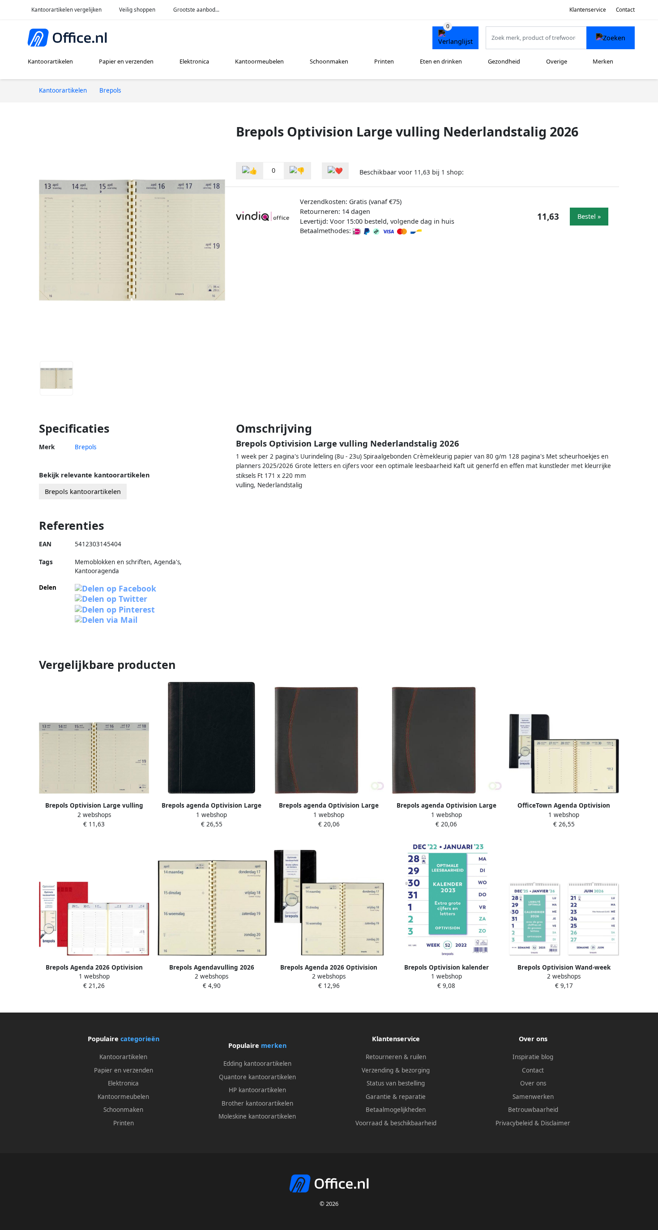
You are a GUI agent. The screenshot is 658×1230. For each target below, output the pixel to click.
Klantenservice (587, 9)
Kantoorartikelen (50, 61)
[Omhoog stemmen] (249, 170)
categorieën (139, 1038)
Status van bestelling (396, 1083)
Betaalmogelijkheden (396, 1110)
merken (273, 1045)
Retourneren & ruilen (396, 1057)
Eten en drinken (441, 61)
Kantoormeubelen (259, 61)
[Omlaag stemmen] (297, 170)
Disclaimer (555, 1123)
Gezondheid (504, 61)
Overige (556, 61)
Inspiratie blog (533, 1057)
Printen (384, 61)
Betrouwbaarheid (533, 1110)
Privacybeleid (514, 1123)
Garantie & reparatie (396, 1097)
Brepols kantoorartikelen (83, 491)
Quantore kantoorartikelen (257, 1077)
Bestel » (589, 216)
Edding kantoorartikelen (257, 1064)
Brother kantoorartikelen (257, 1103)
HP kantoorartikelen (257, 1090)
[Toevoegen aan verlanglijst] (335, 170)
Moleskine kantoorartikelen (257, 1116)
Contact (625, 9)
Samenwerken (533, 1097)
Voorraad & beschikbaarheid (395, 1123)
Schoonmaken (329, 61)
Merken (603, 61)
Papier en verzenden (126, 61)
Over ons (533, 1083)
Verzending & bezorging (396, 1070)
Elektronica (194, 61)
